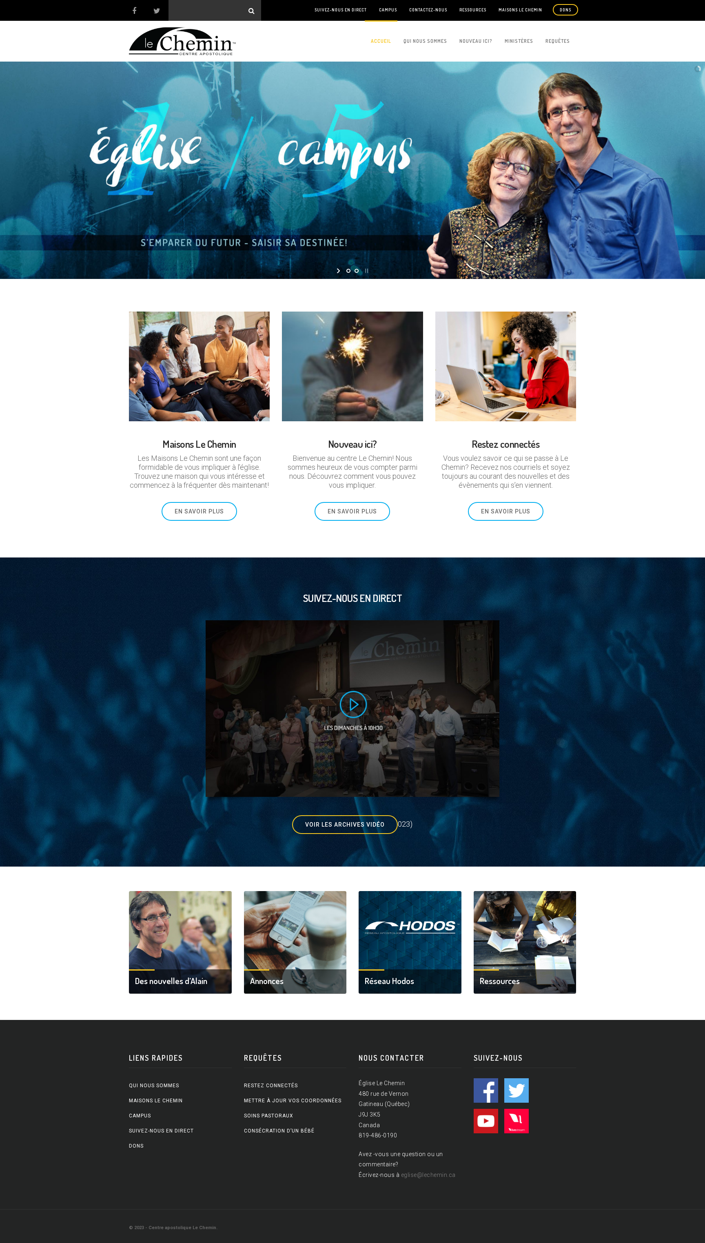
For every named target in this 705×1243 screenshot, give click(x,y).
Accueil (381, 41)
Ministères (519, 41)
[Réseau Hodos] (410, 941)
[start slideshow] (339, 271)
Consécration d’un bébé (279, 1131)
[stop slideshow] (366, 271)
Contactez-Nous (428, 9)
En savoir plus (199, 511)
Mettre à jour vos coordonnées (292, 1101)
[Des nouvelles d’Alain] (180, 941)
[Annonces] (295, 941)
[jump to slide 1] (348, 271)
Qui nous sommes (425, 41)
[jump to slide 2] (356, 271)
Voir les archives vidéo (345, 824)
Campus (388, 9)
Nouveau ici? (475, 41)
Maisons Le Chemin (520, 9)
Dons (565, 9)
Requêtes (557, 41)
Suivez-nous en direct (341, 9)
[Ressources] (525, 941)
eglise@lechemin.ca (428, 1175)
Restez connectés (271, 1085)
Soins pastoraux (268, 1116)
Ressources (472, 9)
